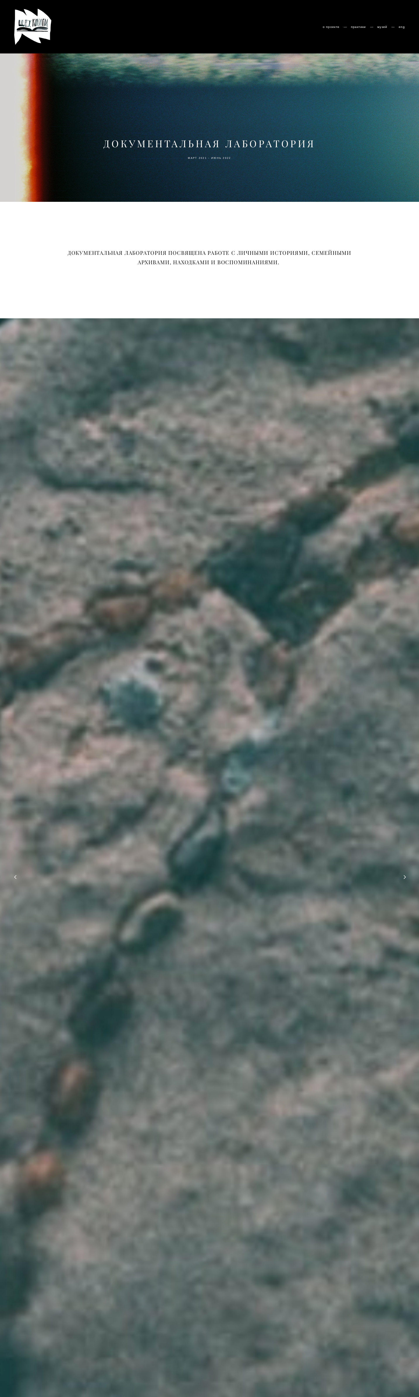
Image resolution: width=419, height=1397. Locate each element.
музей (382, 27)
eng (402, 27)
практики (358, 27)
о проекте (331, 27)
